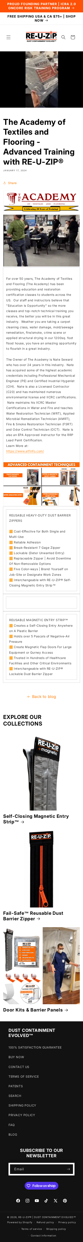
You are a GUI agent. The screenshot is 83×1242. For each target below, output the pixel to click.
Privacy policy (67, 1222)
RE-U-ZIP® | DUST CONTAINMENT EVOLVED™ (47, 1217)
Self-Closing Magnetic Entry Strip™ (36, 818)
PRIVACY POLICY (22, 1115)
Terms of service (31, 1228)
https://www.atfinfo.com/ (25, 451)
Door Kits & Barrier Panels (33, 1010)
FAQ (12, 1125)
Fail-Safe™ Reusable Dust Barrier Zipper (33, 915)
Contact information (43, 1235)
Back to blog (44, 696)
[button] (8, 37)
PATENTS (16, 1086)
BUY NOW (16, 1057)
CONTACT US (19, 1067)
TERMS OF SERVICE (24, 1076)
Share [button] (12, 183)
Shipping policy (56, 1228)
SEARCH (15, 1096)
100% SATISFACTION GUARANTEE (35, 1047)
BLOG (13, 1134)
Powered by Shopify (20, 1222)
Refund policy (45, 1222)
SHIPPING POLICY (22, 1105)
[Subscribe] (68, 1169)
